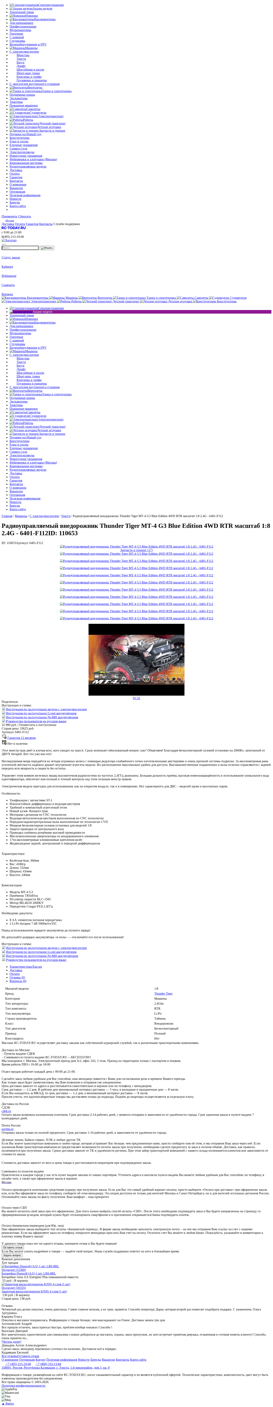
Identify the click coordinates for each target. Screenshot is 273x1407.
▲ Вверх (8, 1403)
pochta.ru (7, 1129)
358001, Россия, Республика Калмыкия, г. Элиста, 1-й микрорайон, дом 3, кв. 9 (56, 1367)
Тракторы (16, 102)
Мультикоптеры (20, 30)
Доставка (16, 970)
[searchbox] (20, 248)
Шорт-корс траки (28, 73)
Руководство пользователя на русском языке (36, 721)
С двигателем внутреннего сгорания (35, 84)
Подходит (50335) (14, 1288)
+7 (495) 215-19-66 (18, 1364)
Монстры (23, 55)
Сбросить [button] (24, 216)
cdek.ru (6, 1111)
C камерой (17, 37)
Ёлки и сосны (19, 141)
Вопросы (18, 981)
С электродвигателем (24, 51)
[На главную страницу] (14, 228)
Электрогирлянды (22, 152)
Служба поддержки (66, 224)
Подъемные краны (22, 94)
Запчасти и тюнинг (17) (136, 550)
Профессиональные (23, 26)
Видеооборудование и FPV (28, 44)
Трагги (21, 58)
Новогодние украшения (26, 155)
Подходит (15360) (14, 1270)
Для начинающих (21, 23)
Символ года (18, 148)
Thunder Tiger (163, 993)
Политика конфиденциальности (23, 1385)
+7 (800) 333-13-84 (48, 1364)
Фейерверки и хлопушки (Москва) (33, 159)
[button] (136, 696)
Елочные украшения (24, 145)
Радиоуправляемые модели (28, 166)
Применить (9, 216)
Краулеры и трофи (29, 76)
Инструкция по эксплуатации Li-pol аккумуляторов (41, 713)
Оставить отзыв (12, 1247)
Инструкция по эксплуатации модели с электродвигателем (46, 709)
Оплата (15, 974)
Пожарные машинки (24, 105)
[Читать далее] (11, 1341)
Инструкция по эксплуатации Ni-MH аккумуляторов (42, 717)
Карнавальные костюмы (26, 163)
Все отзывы (10, 1356)
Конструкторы (19, 137)
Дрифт (21, 66)
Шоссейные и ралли (30, 69)
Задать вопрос (12, 1255)
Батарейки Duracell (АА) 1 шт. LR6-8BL (29, 1273)
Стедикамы (17, 40)
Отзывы (17, 977)
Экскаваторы (19, 98)
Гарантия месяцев (21, 738)
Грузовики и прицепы (32, 80)
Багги (20, 62)
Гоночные (16, 33)
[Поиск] (46, 248)
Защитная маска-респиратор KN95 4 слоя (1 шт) (34, 1291)
